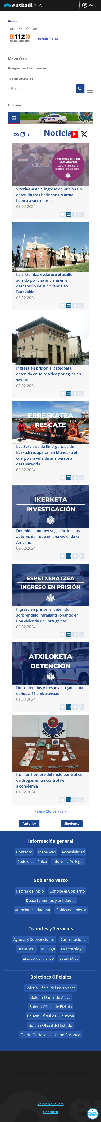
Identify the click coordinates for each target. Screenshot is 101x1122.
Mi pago (48, 948)
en (35, 29)
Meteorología (73, 948)
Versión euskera (51, 1104)
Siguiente (71, 823)
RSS (15, 134)
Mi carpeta (26, 948)
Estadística (68, 958)
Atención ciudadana (32, 909)
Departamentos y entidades (50, 900)
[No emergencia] (47, 38)
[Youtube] (74, 133)
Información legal (68, 861)
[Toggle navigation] (90, 92)
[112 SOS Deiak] (20, 37)
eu (12, 29)
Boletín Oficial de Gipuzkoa (50, 1016)
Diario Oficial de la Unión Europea (50, 1034)
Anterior (29, 823)
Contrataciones (74, 939)
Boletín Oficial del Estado (50, 1025)
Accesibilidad (73, 852)
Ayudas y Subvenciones (34, 939)
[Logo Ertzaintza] (16, 20)
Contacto (24, 852)
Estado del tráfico (38, 958)
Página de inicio (30, 891)
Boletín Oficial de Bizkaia (50, 1006)
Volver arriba (93, 1114)
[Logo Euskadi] (50, 6)
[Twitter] (84, 133)
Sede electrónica (32, 861)
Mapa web (47, 852)
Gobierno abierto (71, 909)
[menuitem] (50, 57)
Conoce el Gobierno (67, 891)
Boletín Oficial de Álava (50, 997)
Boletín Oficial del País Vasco (50, 988)
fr (27, 29)
